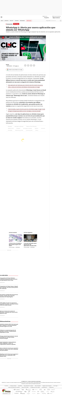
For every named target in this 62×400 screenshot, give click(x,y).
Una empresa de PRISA (6, 390)
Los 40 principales (22, 389)
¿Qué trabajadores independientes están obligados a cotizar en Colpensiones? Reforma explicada (8, 343)
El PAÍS (16, 389)
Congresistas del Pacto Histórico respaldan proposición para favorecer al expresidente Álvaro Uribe (8, 279)
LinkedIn (31, 65)
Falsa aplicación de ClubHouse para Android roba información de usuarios (25, 85)
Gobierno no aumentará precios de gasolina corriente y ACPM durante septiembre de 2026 (8, 331)
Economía (9, 24)
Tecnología (10, 130)
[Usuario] (60, 20)
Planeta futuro (47, 391)
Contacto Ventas (13, 385)
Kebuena (52, 391)
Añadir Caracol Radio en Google (15, 69)
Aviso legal (55, 385)
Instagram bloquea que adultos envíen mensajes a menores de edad (24, 111)
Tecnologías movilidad (27, 128)
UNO (24, 391)
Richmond (16, 393)
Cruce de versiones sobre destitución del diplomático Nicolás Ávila (30, 244)
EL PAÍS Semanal (42, 391)
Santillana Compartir (34, 389)
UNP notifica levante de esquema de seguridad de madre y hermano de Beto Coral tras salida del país (9, 304)
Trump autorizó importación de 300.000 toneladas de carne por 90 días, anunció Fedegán (9, 337)
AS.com (44, 389)
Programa (46, 17)
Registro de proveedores (47, 385)
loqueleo (43, 393)
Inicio (2, 20)
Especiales (29, 20)
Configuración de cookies (35, 387)
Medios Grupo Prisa (6, 393)
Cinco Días (33, 391)
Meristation (50, 393)
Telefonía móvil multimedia (31, 126)
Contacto (6, 385)
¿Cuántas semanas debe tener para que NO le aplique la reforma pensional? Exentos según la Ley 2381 (9, 325)
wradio (28, 391)
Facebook (25, 65)
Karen (7, 64)
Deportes (6, 20)
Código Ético (51, 387)
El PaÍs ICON (33, 393)
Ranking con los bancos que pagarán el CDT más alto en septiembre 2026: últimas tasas (9, 355)
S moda (38, 393)
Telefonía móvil (11, 128)
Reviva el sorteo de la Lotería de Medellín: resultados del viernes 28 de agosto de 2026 (8, 312)
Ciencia (36, 130)
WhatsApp (34, 65)
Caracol (53, 389)
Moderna (22, 393)
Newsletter (58, 20)
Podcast (11, 20)
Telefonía (36, 128)
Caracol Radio (31, 17)
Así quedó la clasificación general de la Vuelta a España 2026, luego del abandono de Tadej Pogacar (9, 295)
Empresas (18, 128)
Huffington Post (18, 391)
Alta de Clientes (38, 385)
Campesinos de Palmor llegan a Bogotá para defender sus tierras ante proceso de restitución (9, 287)
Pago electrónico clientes (28, 385)
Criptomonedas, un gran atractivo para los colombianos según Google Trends (26, 109)
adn (48, 389)
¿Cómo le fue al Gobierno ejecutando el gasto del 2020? (15, 244)
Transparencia (44, 387)
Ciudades (17, 20)
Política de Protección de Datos (14, 387)
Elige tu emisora (56, 17)
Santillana (28, 389)
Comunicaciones (29, 130)
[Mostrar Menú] (1, 17)
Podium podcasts (28, 393)
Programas (22, 20)
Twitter (28, 65)
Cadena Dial (37, 391)
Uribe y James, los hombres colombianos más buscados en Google (24, 87)
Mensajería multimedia (19, 126)
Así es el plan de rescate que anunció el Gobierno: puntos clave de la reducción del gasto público (9, 349)
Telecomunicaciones (19, 130)
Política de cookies (25, 387)
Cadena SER (40, 389)
